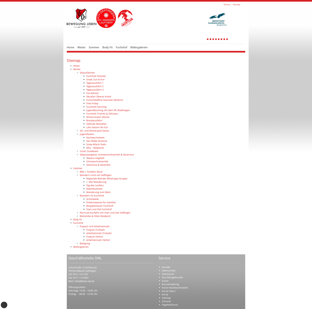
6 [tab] (221, 39)
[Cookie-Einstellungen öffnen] (4, 305)
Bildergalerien (139, 47)
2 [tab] (210, 39)
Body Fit (107, 47)
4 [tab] (216, 39)
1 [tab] (207, 39)
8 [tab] (227, 39)
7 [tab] (224, 39)
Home (70, 47)
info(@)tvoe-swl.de (84, 281)
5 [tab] (219, 39)
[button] (81, 51)
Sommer (94, 47)
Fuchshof (121, 47)
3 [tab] (213, 39)
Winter (81, 47)
